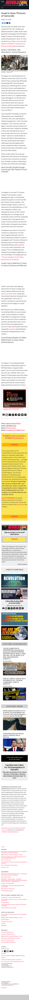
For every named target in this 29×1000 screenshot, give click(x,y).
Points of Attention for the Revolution (9, 865)
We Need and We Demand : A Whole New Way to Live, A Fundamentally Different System (14, 857)
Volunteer (3, 957)
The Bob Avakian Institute (7, 890)
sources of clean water (9, 294)
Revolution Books (5, 902)
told (15, 98)
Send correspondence (6, 955)
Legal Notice (4, 987)
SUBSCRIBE (3, 925)
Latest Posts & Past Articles (7, 932)
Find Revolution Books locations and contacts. (11, 959)
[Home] (14, 3)
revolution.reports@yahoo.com (10, 831)
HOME (2, 846)
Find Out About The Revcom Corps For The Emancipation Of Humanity (14, 900)
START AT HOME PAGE (14, 570)
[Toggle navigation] (2, 7)
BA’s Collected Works (6, 877)
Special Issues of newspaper (10, 938)
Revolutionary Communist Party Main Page (10, 897)
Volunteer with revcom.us (7, 921)
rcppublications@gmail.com (7, 967)
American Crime (5, 867)
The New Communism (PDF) (7, 883)
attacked (12, 329)
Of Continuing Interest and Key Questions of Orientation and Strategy (13, 905)
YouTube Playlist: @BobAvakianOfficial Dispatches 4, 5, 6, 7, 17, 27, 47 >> (13, 408)
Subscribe (3, 953)
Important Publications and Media (8, 907)
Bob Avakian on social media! (7, 888)
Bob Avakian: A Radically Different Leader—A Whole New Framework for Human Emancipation (14, 852)
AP (11, 72)
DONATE (3, 923)
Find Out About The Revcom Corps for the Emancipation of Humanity (14, 862)
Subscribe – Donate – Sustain (7, 940)
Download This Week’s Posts (7, 934)
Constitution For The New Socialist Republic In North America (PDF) (12, 886)
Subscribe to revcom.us (7, 828)
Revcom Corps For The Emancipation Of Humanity (12, 961)
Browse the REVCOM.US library (8, 942)
